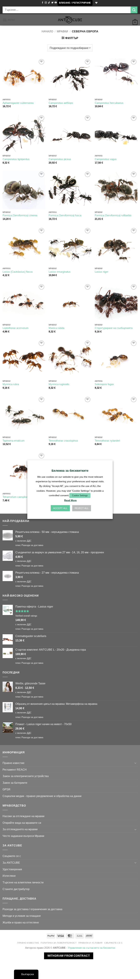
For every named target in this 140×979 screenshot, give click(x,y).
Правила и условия (90, 943)
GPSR (6, 789)
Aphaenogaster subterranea (18, 103)
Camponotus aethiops (61, 103)
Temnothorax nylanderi (107, 440)
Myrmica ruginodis (59, 384)
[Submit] (134, 9)
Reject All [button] (82, 508)
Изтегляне (9, 875)
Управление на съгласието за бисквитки (91, 947)
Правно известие (13, 762)
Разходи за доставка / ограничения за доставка (32, 909)
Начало (47, 31)
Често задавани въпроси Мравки (23, 835)
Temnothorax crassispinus (63, 440)
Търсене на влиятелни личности (23, 882)
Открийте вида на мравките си (22, 822)
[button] (75, 3)
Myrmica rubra (11, 384)
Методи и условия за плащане (22, 915)
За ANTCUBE (11, 862)
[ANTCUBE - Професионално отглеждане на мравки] (70, 20)
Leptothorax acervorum (16, 328)
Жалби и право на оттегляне (21, 922)
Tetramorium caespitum (16, 497)
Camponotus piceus (60, 159)
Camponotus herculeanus (109, 103)
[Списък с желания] (96, 3)
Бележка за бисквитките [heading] (70, 470)
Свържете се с (12, 855)
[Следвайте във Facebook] (42, 3)
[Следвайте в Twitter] (52, 3)
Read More (70, 500)
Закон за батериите (15, 782)
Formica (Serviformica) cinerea (20, 215)
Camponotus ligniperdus (16, 159)
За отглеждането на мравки (20, 829)
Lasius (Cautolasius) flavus (18, 271)
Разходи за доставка (32, 545)
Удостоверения (12, 869)
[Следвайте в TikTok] (49, 3)
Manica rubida (56, 328)
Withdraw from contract (68, 955)
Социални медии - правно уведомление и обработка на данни (42, 796)
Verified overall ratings (26, 615)
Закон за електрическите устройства (26, 776)
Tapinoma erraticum (14, 440)
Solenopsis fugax (104, 384)
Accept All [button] (60, 508)
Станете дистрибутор (16, 889)
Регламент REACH (15, 769)
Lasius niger (101, 271)
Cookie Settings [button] (80, 495)
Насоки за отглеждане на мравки (23, 816)
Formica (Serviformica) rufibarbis (113, 215)
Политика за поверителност (58, 943)
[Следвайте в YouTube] (56, 3)
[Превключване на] (135, 763)
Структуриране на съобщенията (113, 328)
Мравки (62, 31)
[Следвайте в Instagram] (46, 3)
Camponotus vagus (106, 159)
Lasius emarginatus (60, 271)
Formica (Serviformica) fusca (65, 215)
